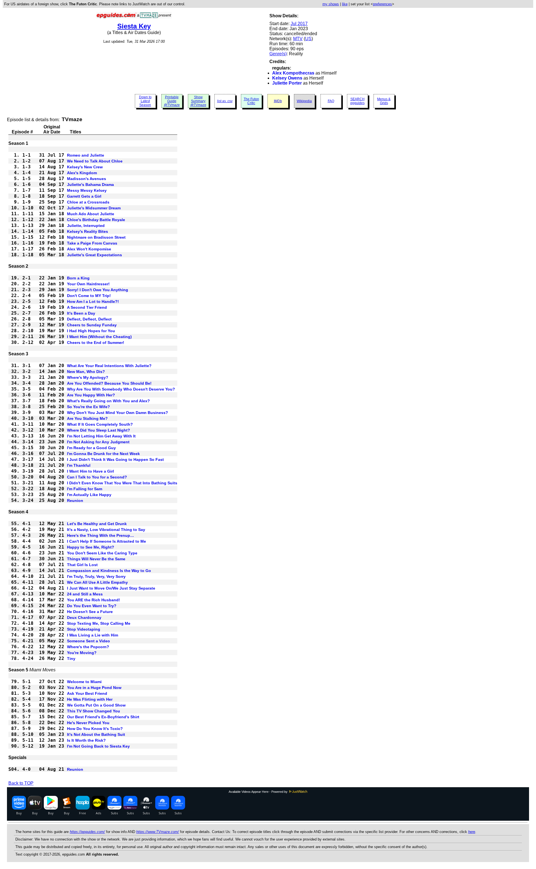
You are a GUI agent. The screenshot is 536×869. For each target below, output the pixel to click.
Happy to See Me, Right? (90, 547)
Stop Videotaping (83, 629)
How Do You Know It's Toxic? (95, 728)
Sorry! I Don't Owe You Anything (97, 290)
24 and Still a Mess (85, 594)
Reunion (75, 500)
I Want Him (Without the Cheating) (99, 336)
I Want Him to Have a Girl (90, 471)
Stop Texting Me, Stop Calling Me (98, 623)
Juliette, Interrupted (86, 225)
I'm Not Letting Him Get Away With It (101, 436)
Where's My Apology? (87, 377)
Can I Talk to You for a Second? (97, 477)
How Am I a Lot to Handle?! (93, 301)
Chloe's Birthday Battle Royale (96, 219)
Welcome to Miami (84, 681)
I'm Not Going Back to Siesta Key (98, 746)
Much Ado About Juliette (90, 214)
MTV (298, 38)
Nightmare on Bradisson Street (96, 237)
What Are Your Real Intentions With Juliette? (109, 365)
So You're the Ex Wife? (88, 406)
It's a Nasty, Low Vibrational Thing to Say (106, 529)
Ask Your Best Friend (87, 693)
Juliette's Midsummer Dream (94, 208)
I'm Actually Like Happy (89, 494)
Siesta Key (134, 26)
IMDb (278, 101)
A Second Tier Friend (87, 307)
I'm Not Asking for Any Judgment (98, 442)
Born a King (78, 278)
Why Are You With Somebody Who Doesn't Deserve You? (121, 389)
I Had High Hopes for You (91, 331)
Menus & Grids (384, 101)
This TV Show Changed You (93, 711)
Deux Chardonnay (84, 617)
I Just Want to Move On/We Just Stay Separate (111, 588)
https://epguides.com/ (87, 832)
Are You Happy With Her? (91, 395)
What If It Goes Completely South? (100, 424)
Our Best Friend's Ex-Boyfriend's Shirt (103, 717)
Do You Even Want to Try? (91, 606)
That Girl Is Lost (82, 564)
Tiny (71, 658)
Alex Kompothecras (293, 73)
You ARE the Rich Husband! (93, 600)
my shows (330, 4)
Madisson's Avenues (86, 178)
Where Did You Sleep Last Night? (98, 430)
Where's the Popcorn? (88, 647)
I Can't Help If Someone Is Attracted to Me (106, 541)
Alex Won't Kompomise (89, 249)
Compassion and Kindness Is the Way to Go (109, 570)
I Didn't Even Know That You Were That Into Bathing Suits (122, 483)
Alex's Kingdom (82, 173)
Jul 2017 (299, 23)
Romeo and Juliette (85, 155)
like (345, 4)
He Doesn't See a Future (90, 611)
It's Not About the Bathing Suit (96, 734)
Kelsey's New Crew (85, 167)
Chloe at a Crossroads (88, 202)
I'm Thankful (78, 465)
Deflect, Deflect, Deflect (89, 319)
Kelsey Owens (287, 78)
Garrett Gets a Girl (84, 196)
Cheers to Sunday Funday (92, 325)
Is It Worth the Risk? (86, 740)
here (471, 832)
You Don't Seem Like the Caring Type (102, 553)
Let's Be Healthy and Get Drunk (97, 523)
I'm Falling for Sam (84, 489)
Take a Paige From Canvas (92, 243)
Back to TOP (21, 783)
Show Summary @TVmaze (198, 101)
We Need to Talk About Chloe (95, 161)
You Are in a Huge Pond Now (94, 687)
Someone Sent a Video (88, 641)
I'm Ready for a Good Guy (91, 448)
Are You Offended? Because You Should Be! (109, 383)
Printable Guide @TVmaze (172, 101)
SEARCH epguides (357, 101)
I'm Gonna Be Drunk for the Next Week (103, 453)
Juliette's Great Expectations (94, 255)
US (308, 38)
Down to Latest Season (145, 101)
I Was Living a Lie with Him (92, 635)
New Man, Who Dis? (86, 371)
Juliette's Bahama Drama (90, 184)
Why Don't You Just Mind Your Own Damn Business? (117, 412)
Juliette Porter (287, 83)
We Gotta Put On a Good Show (96, 705)
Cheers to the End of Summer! (95, 342)
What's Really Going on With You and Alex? (108, 401)
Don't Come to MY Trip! (89, 295)
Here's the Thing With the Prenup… (100, 535)
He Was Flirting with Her (90, 699)
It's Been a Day (81, 313)
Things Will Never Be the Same (96, 559)
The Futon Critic (251, 101)
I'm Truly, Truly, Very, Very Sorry (96, 576)
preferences (382, 4)
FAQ (331, 101)
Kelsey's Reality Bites (87, 231)
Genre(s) (278, 53)
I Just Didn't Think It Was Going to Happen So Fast (115, 459)
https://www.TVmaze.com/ (157, 832)
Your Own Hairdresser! (88, 284)
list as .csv (225, 101)
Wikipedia (304, 101)
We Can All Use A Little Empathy (97, 582)
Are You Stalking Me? (87, 418)
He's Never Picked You (88, 722)
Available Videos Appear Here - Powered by (258, 791)
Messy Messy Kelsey (87, 190)
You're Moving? (82, 652)
